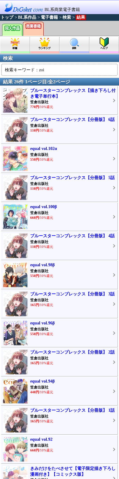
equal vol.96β (42, 323)
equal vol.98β (42, 265)
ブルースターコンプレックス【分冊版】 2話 (72, 352)
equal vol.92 (41, 439)
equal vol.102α (43, 148)
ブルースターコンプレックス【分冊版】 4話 (72, 236)
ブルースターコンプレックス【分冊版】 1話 (72, 410)
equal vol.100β (43, 206)
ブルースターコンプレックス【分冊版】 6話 (72, 119)
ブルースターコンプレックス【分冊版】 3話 (72, 294)
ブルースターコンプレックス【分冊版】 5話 (72, 177)
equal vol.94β (42, 381)
